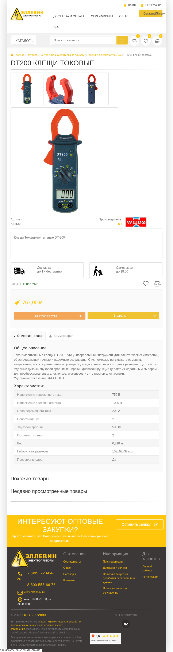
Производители (113, 561)
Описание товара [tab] (29, 335)
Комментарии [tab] (63, 335)
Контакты (69, 580)
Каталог (23, 41)
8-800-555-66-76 (41, 585)
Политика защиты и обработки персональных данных (119, 578)
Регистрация (153, 5)
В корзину (120, 315)
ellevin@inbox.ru (34, 592)
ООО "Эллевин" (34, 615)
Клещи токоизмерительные (105, 55)
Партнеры (69, 574)
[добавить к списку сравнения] (157, 283)
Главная (19, 55)
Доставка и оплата (69, 16)
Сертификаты (102, 16)
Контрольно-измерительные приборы (63, 55)
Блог (57, 26)
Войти (132, 5)
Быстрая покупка (46, 315)
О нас (123, 16)
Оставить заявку (152, 13)
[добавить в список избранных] (146, 283)
